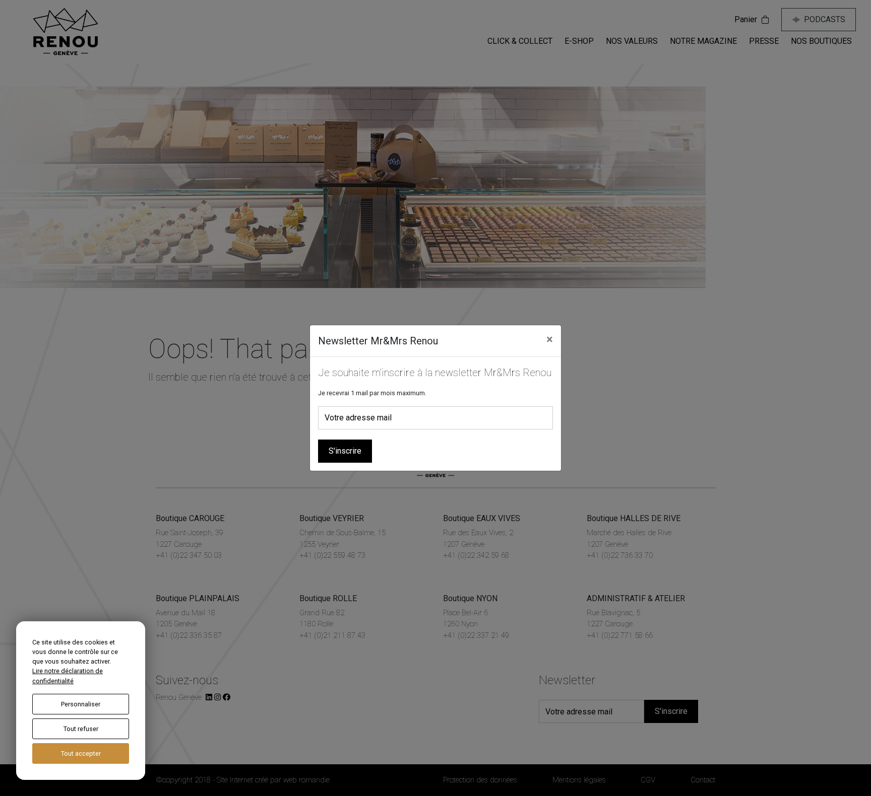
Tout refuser (81, 729)
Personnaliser (80, 704)
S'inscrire (345, 451)
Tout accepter (81, 753)
